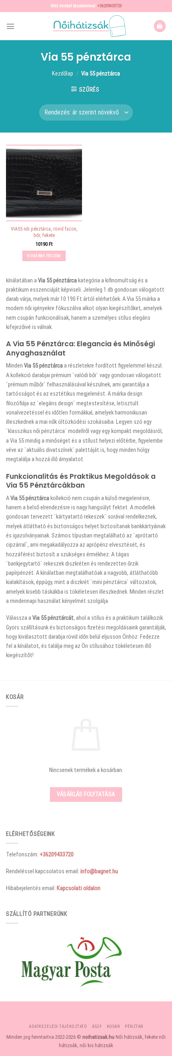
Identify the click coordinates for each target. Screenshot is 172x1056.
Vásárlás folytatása (86, 794)
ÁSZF (97, 1026)
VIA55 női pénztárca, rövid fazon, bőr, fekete (44, 232)
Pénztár (134, 1026)
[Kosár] (160, 26)
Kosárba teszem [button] (43, 255)
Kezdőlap (62, 73)
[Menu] (10, 26)
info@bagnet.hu (99, 871)
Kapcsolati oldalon (78, 888)
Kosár (113, 1026)
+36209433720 (110, 5)
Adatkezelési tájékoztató (58, 1026)
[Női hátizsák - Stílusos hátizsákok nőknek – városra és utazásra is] (86, 26)
